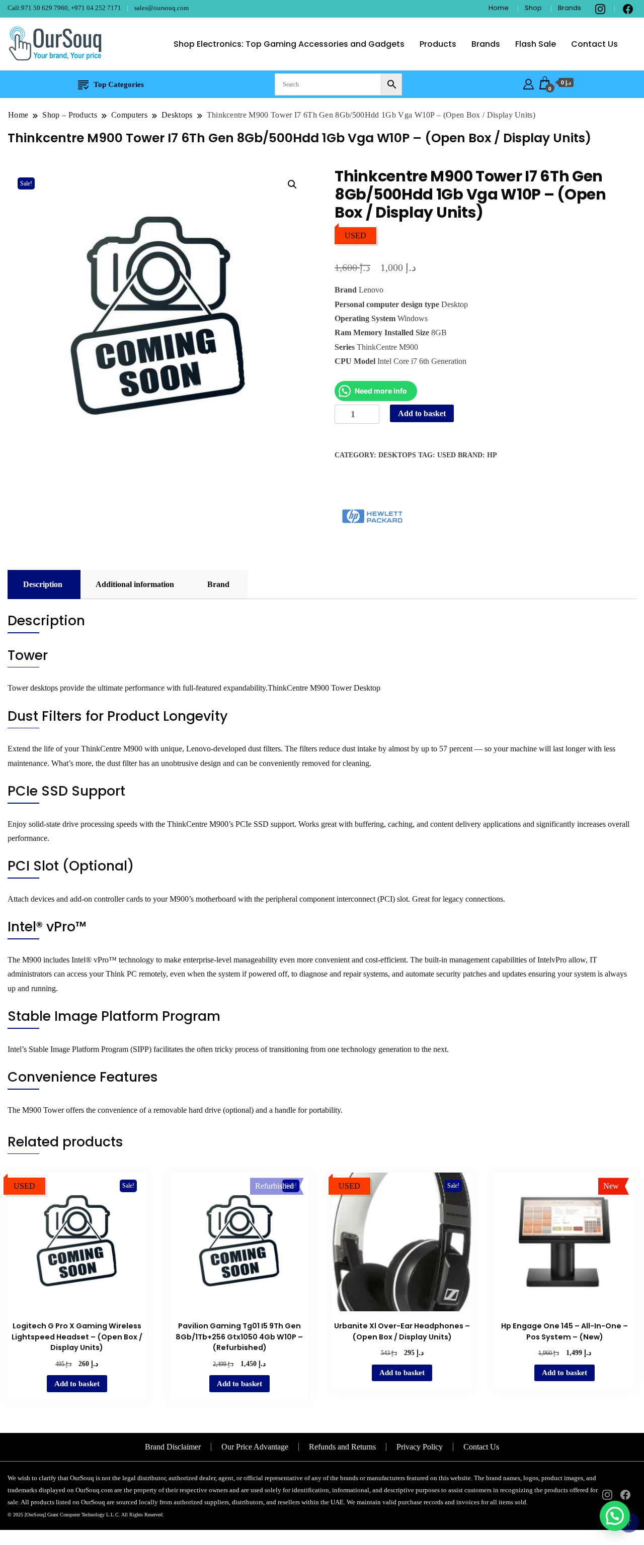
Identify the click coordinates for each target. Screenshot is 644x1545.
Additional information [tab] (135, 584)
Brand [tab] (218, 584)
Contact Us (594, 44)
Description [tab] (42, 584)
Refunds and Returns (342, 1446)
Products (438, 44)
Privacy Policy (419, 1446)
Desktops (397, 455)
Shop (533, 8)
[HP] (372, 516)
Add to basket (422, 413)
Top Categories (119, 84)
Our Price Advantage (254, 1446)
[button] (292, 184)
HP (492, 455)
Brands (569, 8)
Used (446, 455)
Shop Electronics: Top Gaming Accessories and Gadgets (289, 44)
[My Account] (528, 83)
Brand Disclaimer (173, 1446)
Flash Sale (535, 44)
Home (499, 8)
